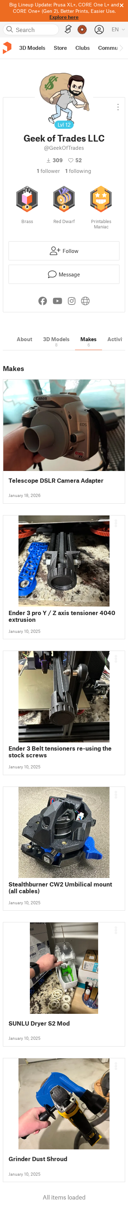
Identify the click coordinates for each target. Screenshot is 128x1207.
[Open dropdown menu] (118, 104)
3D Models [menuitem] (32, 47)
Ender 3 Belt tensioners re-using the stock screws (60, 751)
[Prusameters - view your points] (82, 29)
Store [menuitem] (60, 47)
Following (78, 171)
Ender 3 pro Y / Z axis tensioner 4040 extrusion (62, 616)
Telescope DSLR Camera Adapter (56, 480)
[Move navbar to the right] (121, 48)
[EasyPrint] (68, 29)
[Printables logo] (7, 48)
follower (48, 171)
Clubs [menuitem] (82, 47)
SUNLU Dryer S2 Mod (39, 1023)
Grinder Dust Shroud (38, 1158)
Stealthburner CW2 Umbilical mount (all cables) (60, 887)
